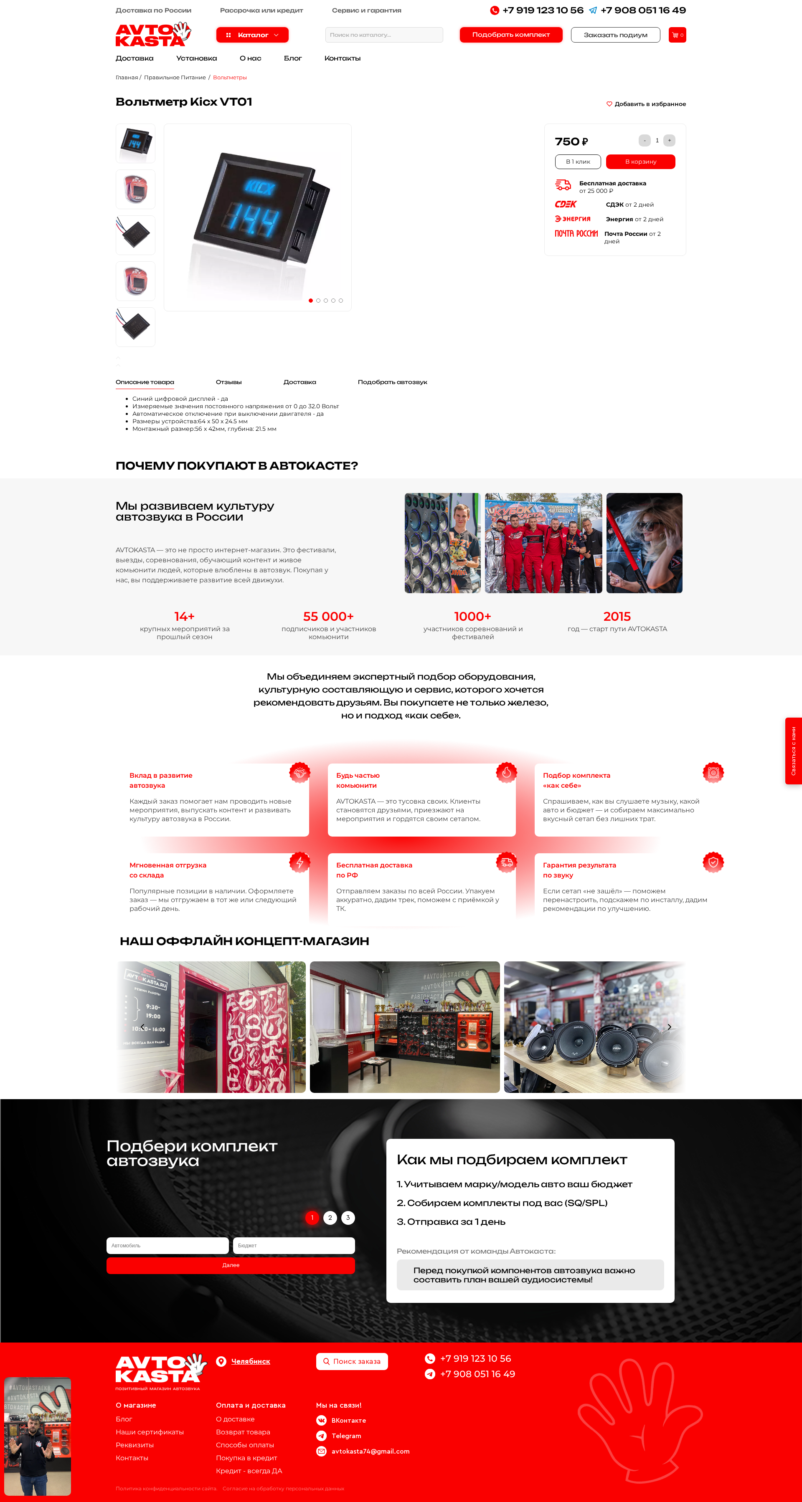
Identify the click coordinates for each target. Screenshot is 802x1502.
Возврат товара (243, 1432)
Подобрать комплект (511, 34)
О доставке (235, 1419)
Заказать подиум (615, 34)
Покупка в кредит (246, 1458)
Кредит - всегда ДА (249, 1471)
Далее (231, 1265)
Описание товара (145, 382)
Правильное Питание (175, 77)
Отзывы (229, 382)
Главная (127, 77)
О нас (250, 58)
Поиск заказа (357, 1361)
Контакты (343, 58)
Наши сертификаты (150, 1432)
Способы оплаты (245, 1445)
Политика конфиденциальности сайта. (167, 1488)
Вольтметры (230, 77)
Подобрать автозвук (392, 382)
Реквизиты (135, 1445)
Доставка (135, 58)
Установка (196, 58)
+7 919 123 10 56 (543, 10)
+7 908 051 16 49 (643, 10)
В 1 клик (578, 161)
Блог (293, 58)
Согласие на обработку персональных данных (283, 1488)
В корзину (641, 161)
